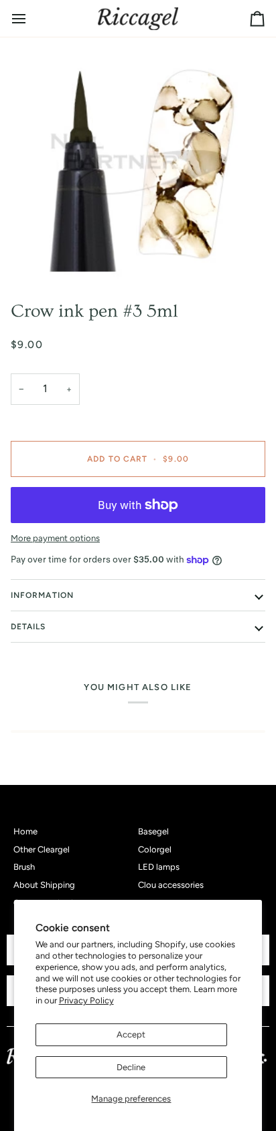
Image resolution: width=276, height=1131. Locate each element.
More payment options (55, 538)
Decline (131, 1067)
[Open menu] (31, 18)
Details (28, 626)
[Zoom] (138, 164)
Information (42, 595)
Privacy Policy (86, 1000)
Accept (131, 1034)
